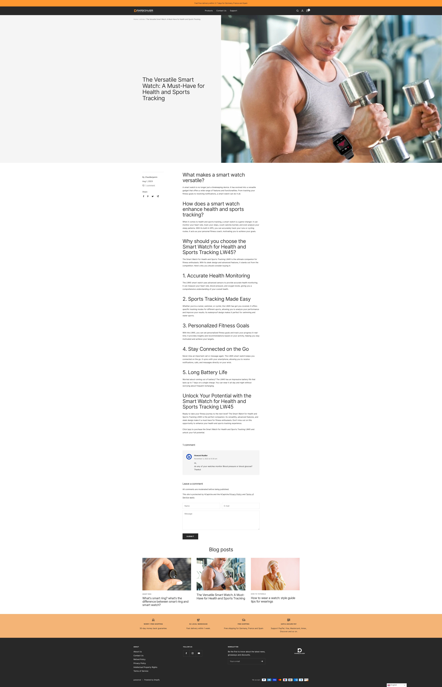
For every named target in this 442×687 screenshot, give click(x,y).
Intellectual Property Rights (145, 667)
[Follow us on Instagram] (192, 653)
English (393, 685)
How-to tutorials (258, 594)
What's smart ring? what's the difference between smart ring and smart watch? (165, 601)
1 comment (150, 185)
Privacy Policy (235, 494)
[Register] (262, 661)
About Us (138, 651)
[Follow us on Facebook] (186, 653)
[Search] (298, 11)
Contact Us (221, 10)
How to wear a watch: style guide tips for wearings (273, 599)
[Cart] (307, 11)
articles (142, 19)
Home (136, 19)
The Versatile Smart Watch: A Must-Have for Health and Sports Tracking (221, 596)
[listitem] (143, 196)
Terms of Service (141, 671)
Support (233, 10)
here (189, 429)
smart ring (146, 594)
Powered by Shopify (152, 680)
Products (209, 10)
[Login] (302, 11)
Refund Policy (139, 659)
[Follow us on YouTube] (199, 653)
